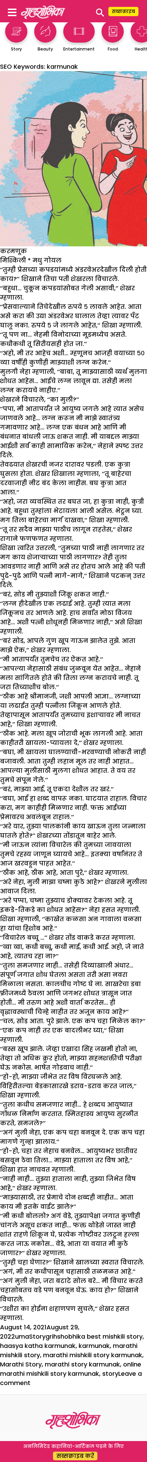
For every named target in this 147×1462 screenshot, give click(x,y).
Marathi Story (21, 1364)
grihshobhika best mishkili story (94, 1336)
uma (22, 1336)
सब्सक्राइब (123, 11)
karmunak (94, 1345)
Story (37, 1336)
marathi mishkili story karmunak (92, 1355)
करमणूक (13, 251)
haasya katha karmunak (38, 1345)
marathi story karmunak (82, 1364)
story (110, 1373)
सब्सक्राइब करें (75, 1456)
